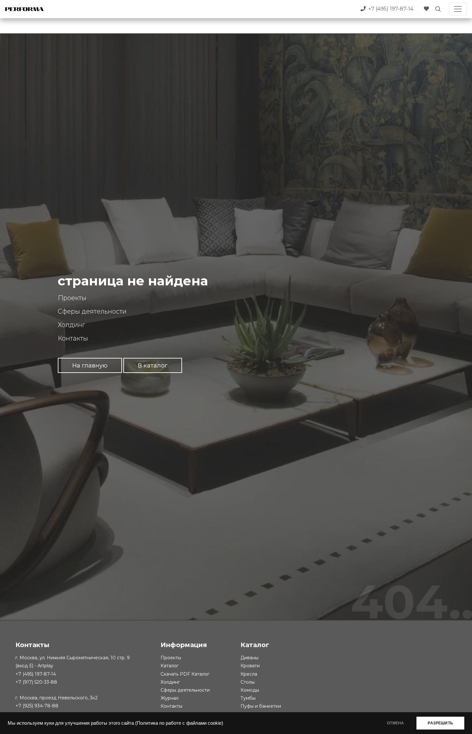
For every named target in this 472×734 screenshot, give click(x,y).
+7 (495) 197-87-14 (35, 674)
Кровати (250, 666)
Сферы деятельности (92, 311)
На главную (90, 365)
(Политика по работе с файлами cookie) (179, 723)
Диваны (249, 658)
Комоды (249, 690)
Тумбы (248, 698)
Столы (247, 682)
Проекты (72, 298)
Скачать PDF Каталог (185, 674)
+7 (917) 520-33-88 (36, 682)
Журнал (170, 698)
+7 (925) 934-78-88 (36, 706)
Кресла (248, 674)
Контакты (73, 338)
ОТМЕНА (395, 723)
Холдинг (71, 325)
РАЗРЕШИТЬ (440, 723)
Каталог (170, 666)
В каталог (153, 365)
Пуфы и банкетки (260, 706)
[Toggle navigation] (458, 9)
